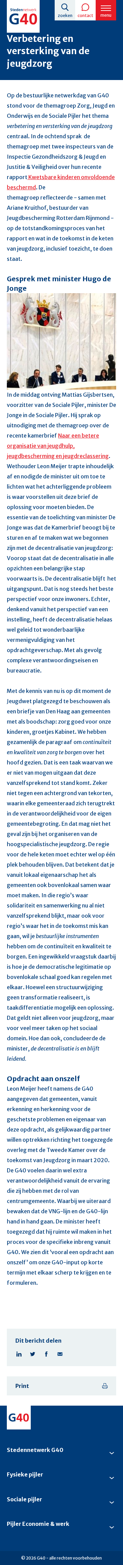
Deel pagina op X (32, 1354)
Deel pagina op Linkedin (18, 1354)
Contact (85, 15)
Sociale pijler (24, 1499)
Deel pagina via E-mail (59, 1354)
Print (22, 1385)
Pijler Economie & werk (38, 1523)
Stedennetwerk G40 (35, 1450)
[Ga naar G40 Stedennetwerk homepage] (23, 16)
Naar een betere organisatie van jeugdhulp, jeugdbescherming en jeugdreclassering (58, 445)
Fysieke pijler (25, 1474)
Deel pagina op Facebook (46, 1354)
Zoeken (65, 15)
